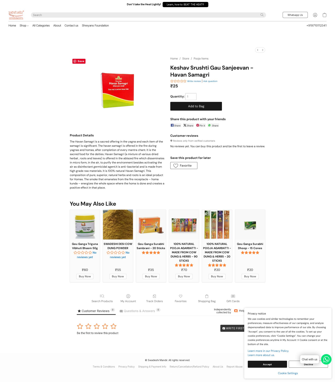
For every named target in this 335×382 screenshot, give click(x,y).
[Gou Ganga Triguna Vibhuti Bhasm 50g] (85, 224)
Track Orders (154, 301)
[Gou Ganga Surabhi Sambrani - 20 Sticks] (151, 224)
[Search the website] (262, 14)
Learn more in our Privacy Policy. (268, 351)
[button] (185, 4)
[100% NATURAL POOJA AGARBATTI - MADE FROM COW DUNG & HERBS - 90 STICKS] (184, 224)
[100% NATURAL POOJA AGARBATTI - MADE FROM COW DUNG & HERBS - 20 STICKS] (217, 224)
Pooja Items (201, 58)
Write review (194, 81)
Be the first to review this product (97, 333)
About (57, 25)
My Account (128, 301)
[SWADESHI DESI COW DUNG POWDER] (118, 224)
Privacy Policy (126, 366)
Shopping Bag (207, 301)
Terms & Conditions (104, 366)
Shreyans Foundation (95, 25)
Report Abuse (235, 366)
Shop (23, 25)
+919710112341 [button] (316, 25)
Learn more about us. (261, 355)
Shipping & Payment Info (152, 366)
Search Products (102, 301)
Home (12, 25)
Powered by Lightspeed (167, 372)
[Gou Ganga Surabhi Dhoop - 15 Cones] (250, 224)
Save (81, 61)
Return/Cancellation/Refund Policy (189, 366)
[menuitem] (257, 50)
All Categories (41, 25)
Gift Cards (233, 301)
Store (185, 58)
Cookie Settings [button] (288, 373)
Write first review (240, 328)
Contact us (71, 25)
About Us (218, 366)
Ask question (210, 81)
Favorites (181, 301)
